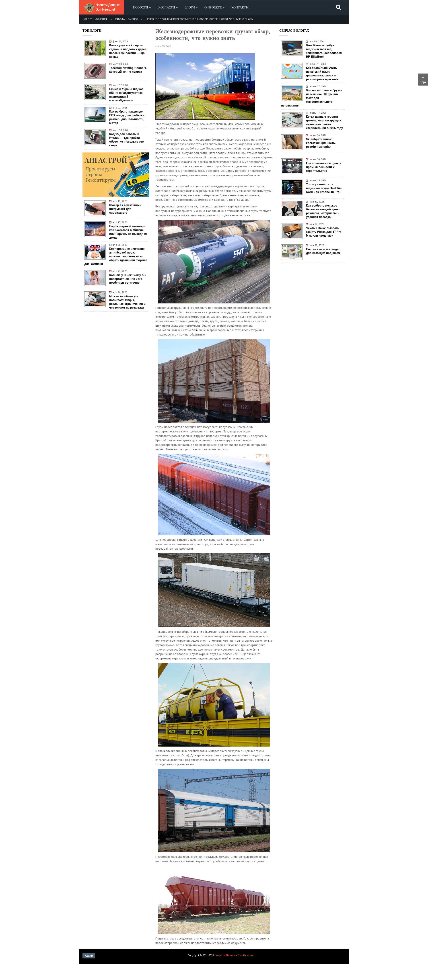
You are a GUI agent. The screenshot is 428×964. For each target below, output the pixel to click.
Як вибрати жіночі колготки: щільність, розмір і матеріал (321, 142)
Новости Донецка (94, 19)
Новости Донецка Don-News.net (234, 955)
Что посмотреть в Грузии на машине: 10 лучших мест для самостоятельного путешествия (311, 98)
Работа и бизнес (126, 19)
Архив (89, 955)
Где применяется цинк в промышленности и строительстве (323, 167)
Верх (423, 82)
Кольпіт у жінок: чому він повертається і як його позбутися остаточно (127, 278)
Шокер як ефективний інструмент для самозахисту (125, 208)
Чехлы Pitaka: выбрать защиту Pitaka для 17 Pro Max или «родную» (324, 231)
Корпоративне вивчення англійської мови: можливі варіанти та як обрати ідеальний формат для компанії (115, 256)
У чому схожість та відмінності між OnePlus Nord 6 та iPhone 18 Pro (324, 188)
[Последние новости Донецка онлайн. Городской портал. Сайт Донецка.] (102, 11)
